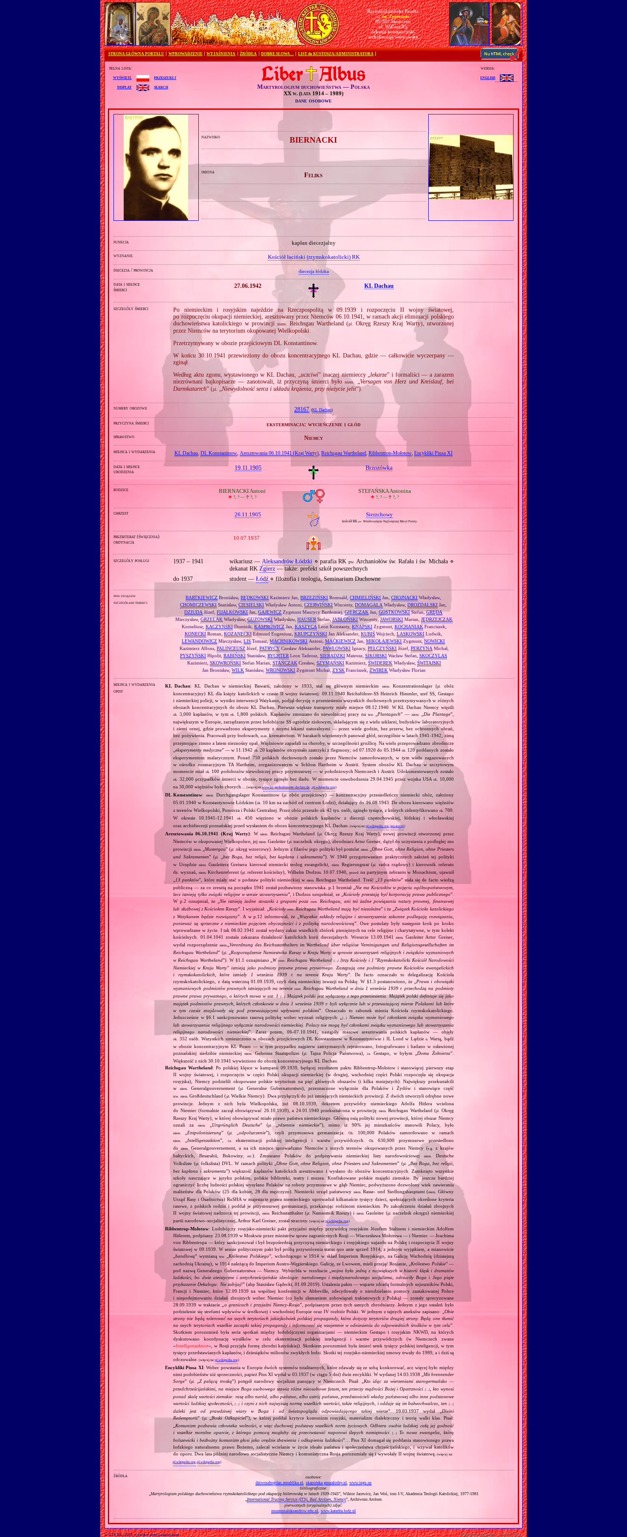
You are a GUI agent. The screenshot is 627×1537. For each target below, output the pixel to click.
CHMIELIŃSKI (365, 597)
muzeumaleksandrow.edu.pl (294, 1510)
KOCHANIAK (409, 626)
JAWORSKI (391, 619)
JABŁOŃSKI (345, 619)
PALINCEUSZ (231, 648)
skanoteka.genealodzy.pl (326, 1482)
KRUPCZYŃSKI (310, 633)
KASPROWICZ (269, 626)
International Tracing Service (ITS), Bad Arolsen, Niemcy (296, 1499)
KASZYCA (306, 626)
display (124, 86)
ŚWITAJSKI (429, 662)
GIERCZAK (357, 612)
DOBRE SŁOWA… (277, 54)
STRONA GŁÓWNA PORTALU (136, 54)
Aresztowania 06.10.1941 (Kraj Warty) (279, 453)
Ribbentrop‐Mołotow (390, 453)
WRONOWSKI (280, 670)
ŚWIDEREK (380, 662)
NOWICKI (434, 641)
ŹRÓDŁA (248, 54)
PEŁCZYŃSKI (382, 648)
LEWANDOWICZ (199, 641)
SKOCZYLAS (433, 655)
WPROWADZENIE (185, 54)
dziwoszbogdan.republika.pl (279, 1482)
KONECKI (195, 633)
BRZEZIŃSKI (314, 597)
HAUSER (306, 619)
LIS (247, 641)
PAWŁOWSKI (337, 648)
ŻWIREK (378, 670)
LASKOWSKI (410, 633)
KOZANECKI (238, 633)
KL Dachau (321, 410)
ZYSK (338, 670)
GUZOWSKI (260, 619)
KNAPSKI (362, 626)
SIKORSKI (376, 655)
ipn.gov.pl (396, 826)
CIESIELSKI (251, 604)
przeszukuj (165, 77)
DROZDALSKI (422, 604)
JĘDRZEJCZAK (437, 619)
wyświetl (122, 77)
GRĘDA (434, 612)
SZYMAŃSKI (330, 662)
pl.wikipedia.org (323, 787)
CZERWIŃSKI (318, 604)
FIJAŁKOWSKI (232, 612)
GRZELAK (211, 619)
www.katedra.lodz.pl (338, 1510)
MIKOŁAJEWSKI (384, 641)
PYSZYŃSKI (193, 655)
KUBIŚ (368, 633)
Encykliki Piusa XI (433, 453)
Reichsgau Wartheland (343, 453)
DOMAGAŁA (369, 604)
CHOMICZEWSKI (198, 604)
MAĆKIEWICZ (340, 641)
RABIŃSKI (235, 655)
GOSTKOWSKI (394, 612)
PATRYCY (269, 648)
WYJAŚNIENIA (220, 54)
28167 (301, 409)
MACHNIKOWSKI (289, 641)
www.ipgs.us (360, 1482)
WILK (238, 670)
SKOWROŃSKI (225, 662)
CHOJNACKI (404, 597)
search (161, 86)
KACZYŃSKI (219, 626)
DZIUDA (193, 612)
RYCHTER (278, 655)
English (487, 77)
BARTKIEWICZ (202, 597)
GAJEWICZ (270, 612)
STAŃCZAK (285, 662)
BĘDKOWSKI (255, 597)
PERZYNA (422, 648)
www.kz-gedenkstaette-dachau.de (286, 787)
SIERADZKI (332, 655)
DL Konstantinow (218, 453)
